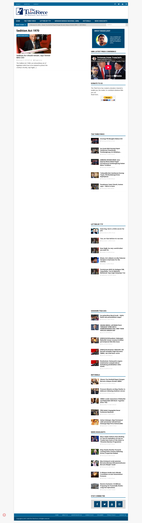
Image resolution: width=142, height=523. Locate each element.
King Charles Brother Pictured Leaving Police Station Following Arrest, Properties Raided (111, 451)
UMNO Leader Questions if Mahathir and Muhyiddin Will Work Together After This (112, 400)
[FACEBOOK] (115, 4)
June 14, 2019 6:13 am (107, 368)
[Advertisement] (91, 12)
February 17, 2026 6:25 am (108, 478)
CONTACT (36, 4)
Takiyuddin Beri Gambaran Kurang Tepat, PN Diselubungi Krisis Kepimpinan (112, 174)
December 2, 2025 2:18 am (108, 414)
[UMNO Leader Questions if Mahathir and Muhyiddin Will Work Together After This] (95, 401)
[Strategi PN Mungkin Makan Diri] (95, 141)
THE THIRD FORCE (30, 21)
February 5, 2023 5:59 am (108, 319)
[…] (35, 67)
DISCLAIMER (100, 515)
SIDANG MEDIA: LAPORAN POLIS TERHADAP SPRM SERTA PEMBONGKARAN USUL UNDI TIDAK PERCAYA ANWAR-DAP (112, 327)
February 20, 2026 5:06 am (108, 467)
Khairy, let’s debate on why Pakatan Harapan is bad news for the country (112, 259)
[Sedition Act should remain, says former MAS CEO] (33, 44)
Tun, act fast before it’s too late (111, 238)
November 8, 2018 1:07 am (108, 232)
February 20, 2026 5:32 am (108, 455)
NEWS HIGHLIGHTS (101, 21)
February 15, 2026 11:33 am (108, 489)
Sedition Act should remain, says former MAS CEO (33, 56)
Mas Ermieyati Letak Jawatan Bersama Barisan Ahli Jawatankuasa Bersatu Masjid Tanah (112, 463)
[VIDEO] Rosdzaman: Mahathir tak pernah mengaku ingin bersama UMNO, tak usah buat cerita (112, 351)
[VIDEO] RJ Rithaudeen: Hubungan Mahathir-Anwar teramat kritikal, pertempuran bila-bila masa (112, 340)
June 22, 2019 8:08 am (107, 355)
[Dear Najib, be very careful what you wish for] (95, 250)
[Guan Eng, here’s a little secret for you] (95, 231)
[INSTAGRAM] (126, 4)
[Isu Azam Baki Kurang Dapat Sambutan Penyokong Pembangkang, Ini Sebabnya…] (95, 150)
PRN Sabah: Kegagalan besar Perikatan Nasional (110, 411)
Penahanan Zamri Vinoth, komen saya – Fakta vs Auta (111, 185)
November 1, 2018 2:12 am (108, 240)
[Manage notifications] (4, 514)
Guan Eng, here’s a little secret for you (112, 229)
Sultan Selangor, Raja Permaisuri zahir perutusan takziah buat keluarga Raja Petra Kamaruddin (111, 421)
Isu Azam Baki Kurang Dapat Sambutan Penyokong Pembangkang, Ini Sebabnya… (110, 150)
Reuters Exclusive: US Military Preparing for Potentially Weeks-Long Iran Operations (111, 485)
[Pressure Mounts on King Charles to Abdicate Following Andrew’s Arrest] (95, 391)
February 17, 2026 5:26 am (108, 154)
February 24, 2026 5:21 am (108, 141)
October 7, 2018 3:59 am (108, 263)
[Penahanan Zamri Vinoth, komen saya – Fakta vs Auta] (95, 186)
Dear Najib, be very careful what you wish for (111, 249)
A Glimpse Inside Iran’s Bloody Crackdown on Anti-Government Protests (111, 474)
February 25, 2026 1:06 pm (108, 444)
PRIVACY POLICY (111, 515)
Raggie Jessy (38, 60)
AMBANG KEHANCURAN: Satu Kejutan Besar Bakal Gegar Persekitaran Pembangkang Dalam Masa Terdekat (112, 162)
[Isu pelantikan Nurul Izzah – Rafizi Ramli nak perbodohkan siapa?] (95, 317)
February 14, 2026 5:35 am (108, 167)
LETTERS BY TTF (45, 21)
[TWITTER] (118, 4)
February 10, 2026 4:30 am (108, 178)
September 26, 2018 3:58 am (109, 275)
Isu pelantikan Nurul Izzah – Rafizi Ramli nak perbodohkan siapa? (112, 316)
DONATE (18, 4)
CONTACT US (122, 515)
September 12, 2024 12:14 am (109, 425)
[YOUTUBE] (122, 4)
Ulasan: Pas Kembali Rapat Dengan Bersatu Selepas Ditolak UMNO (112, 380)
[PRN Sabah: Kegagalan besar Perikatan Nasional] (95, 412)
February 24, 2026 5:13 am (108, 393)
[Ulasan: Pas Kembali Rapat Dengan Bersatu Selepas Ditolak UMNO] (95, 381)
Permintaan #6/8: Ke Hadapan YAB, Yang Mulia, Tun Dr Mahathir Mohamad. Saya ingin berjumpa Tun (112, 271)
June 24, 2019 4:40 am (107, 344)
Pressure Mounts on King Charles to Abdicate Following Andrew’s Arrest (112, 390)
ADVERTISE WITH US (76, 515)
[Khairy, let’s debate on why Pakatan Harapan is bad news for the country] (95, 260)
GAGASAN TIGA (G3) (98, 311)
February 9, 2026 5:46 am (108, 188)
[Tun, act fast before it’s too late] (95, 241)
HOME (18, 21)
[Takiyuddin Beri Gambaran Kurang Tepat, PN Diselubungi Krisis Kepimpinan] (95, 175)
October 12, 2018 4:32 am (108, 252)
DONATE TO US (89, 515)
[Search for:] (116, 24)
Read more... (95, 94)
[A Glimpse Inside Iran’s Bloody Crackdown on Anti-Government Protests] (95, 474)
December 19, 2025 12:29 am (109, 404)
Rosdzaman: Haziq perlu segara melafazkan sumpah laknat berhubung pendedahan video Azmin (111, 363)
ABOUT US (65, 515)
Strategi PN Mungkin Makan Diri (111, 139)
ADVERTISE (27, 4)
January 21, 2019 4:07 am (25, 60)
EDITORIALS (87, 21)
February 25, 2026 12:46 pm (109, 383)
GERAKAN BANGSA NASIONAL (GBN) (67, 21)
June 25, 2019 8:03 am (107, 332)
